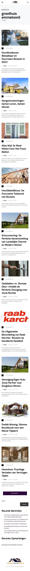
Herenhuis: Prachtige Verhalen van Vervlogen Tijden (14, 472)
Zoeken (3, 501)
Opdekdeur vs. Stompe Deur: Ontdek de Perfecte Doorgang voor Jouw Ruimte (14, 288)
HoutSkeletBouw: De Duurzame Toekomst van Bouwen (13, 193)
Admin (5, 65)
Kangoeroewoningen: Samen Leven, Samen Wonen (13, 104)
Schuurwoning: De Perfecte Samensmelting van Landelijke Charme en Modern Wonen (15, 240)
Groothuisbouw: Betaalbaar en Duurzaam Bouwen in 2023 (13, 57)
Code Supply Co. (20, 566)
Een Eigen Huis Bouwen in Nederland (15, 524)
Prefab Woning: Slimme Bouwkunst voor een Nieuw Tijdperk (14, 427)
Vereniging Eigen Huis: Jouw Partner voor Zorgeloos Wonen (14, 382)
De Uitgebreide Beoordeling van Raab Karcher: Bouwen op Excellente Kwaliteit (13, 336)
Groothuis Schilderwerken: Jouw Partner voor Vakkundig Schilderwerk (16, 516)
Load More (14, 493)
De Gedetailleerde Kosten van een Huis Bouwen (15, 527)
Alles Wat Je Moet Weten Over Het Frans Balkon (14, 148)
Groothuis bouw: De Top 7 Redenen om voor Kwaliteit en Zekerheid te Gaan (16, 520)
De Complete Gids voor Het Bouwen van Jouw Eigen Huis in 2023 (16, 531)
